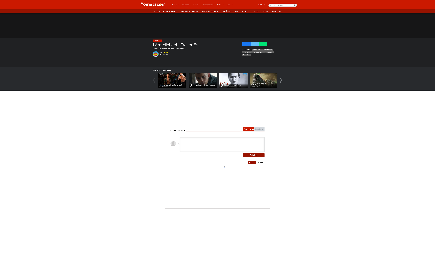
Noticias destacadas (190, 11)
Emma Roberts (267, 50)
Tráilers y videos (261, 11)
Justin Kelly (246, 55)
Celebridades (208, 5)
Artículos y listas (230, 11)
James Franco (257, 50)
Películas (185, 5)
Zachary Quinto (269, 52)
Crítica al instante (210, 11)
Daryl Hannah (258, 52)
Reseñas (246, 11)
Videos (220, 5)
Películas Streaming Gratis (165, 11)
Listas (229, 5)
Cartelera (277, 11)
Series (195, 5)
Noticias (175, 5)
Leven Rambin (247, 52)
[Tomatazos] (152, 5)
